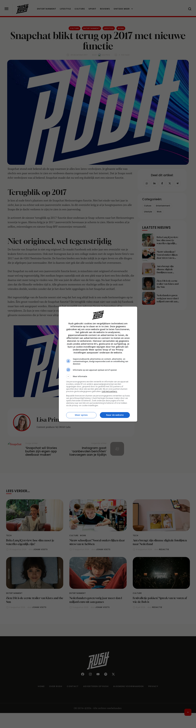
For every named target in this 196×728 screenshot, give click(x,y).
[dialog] (98, 364)
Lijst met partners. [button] (109, 391)
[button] (98, 376)
